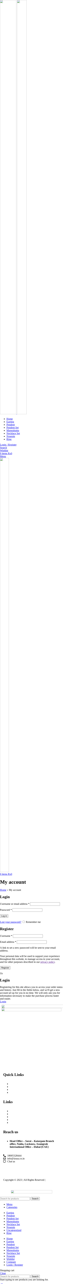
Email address (8, 942)
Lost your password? (10, 922)
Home (3, 890)
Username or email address (14, 903)
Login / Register (14, 1264)
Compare (11, 1262)
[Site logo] (8, 413)
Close (3, 1273)
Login (3, 1001)
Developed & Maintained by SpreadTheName (30, 1181)
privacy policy (47, 962)
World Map (16, 1113)
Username (6, 936)
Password (6, 909)
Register (5, 968)
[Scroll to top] (2, 1282)
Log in (4, 916)
